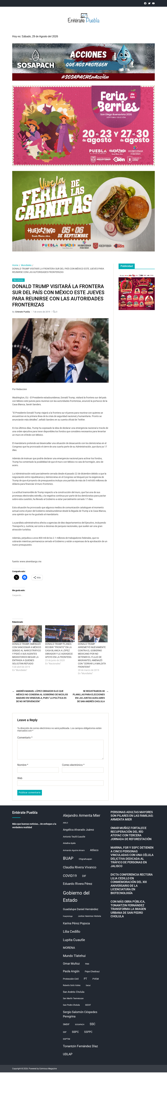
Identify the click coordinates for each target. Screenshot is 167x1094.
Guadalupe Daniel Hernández (80, 909)
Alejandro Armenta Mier (81, 815)
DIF (84, 876)
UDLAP (67, 1054)
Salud (88, 985)
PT (85, 978)
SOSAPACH (79, 1024)
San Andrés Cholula (73, 992)
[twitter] (149, 3)
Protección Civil (70, 979)
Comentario (24, 737)
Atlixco (94, 850)
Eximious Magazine (48, 1068)
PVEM (95, 979)
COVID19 (70, 876)
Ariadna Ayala (69, 843)
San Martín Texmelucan (73, 998)
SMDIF (66, 1024)
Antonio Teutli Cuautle (74, 836)
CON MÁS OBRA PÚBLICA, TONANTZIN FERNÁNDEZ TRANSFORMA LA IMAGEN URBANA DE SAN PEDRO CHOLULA (128, 909)
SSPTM (66, 1039)
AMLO (65, 823)
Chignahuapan (85, 859)
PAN (87, 964)
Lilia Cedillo (71, 931)
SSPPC (88, 1031)
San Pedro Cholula (71, 1005)
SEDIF (88, 1005)
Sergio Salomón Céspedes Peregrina (80, 1014)
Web (19, 778)
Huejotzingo (68, 916)
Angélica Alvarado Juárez (78, 829)
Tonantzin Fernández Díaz (80, 1046)
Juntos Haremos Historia (89, 916)
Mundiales (18, 280)
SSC (92, 1024)
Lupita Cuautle (74, 940)
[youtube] (153, 3)
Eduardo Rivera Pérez (77, 884)
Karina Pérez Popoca (76, 923)
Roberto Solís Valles (71, 985)
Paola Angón (71, 971)
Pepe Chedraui (92, 971)
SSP (65, 1032)
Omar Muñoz (71, 963)
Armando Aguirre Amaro (74, 850)
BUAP (68, 858)
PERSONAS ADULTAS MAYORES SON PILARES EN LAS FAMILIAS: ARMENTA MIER (132, 815)
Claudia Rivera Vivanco (79, 867)
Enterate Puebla (22, 312)
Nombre (22, 765)
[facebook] (145, 3)
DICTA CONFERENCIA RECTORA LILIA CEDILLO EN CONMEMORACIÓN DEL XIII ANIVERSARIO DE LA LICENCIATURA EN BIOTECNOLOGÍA (132, 884)
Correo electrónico (73, 765)
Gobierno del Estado (76, 896)
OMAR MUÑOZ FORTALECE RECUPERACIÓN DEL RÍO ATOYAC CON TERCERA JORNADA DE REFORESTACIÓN (131, 833)
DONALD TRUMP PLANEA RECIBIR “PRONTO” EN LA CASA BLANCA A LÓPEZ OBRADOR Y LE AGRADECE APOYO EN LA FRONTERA (59, 650)
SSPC (75, 1031)
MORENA (69, 947)
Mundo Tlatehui (74, 956)
